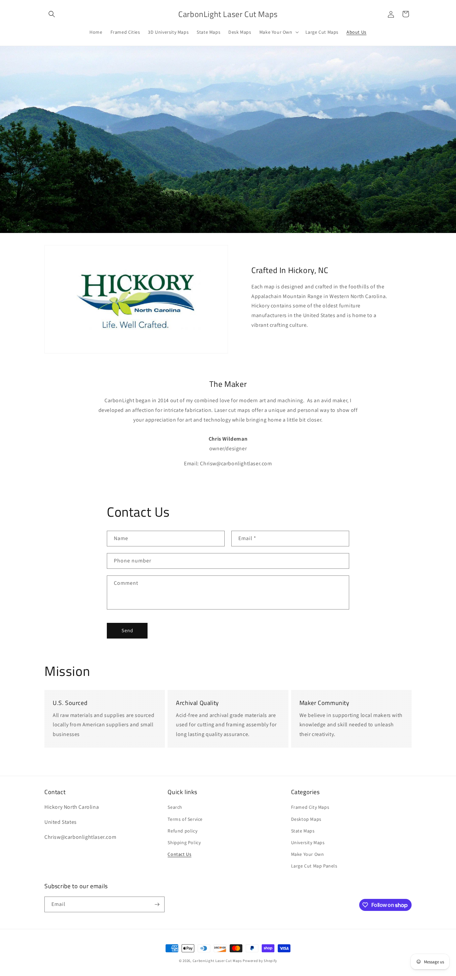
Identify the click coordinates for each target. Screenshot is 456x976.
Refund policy (182, 831)
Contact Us (179, 854)
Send (127, 630)
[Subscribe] (157, 904)
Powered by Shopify (260, 960)
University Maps (308, 842)
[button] (51, 14)
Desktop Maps (306, 819)
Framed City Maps (310, 807)
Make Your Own (307, 854)
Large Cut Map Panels (314, 866)
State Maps (303, 831)
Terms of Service (185, 819)
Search (175, 807)
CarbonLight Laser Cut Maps (217, 960)
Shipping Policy (184, 842)
